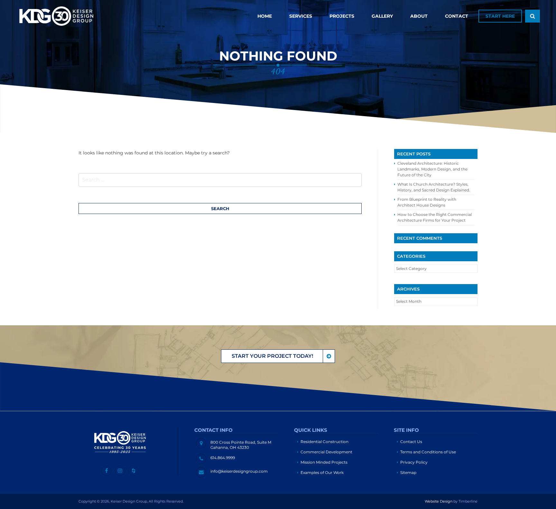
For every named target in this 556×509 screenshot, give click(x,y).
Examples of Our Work (322, 472)
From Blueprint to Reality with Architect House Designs (426, 202)
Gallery (382, 16)
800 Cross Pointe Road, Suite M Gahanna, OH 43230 (240, 445)
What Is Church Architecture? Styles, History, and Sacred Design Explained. (433, 187)
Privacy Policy (414, 462)
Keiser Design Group (56, 16)
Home (264, 16)
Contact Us (411, 441)
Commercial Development (326, 451)
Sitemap (408, 472)
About (419, 16)
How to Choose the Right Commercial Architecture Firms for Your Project (434, 217)
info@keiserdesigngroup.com (239, 471)
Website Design (438, 501)
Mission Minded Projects (324, 462)
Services (300, 16)
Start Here (500, 16)
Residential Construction (324, 441)
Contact (456, 16)
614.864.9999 (222, 457)
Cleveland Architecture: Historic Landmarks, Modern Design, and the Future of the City (432, 169)
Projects (341, 16)
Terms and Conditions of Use (428, 451)
